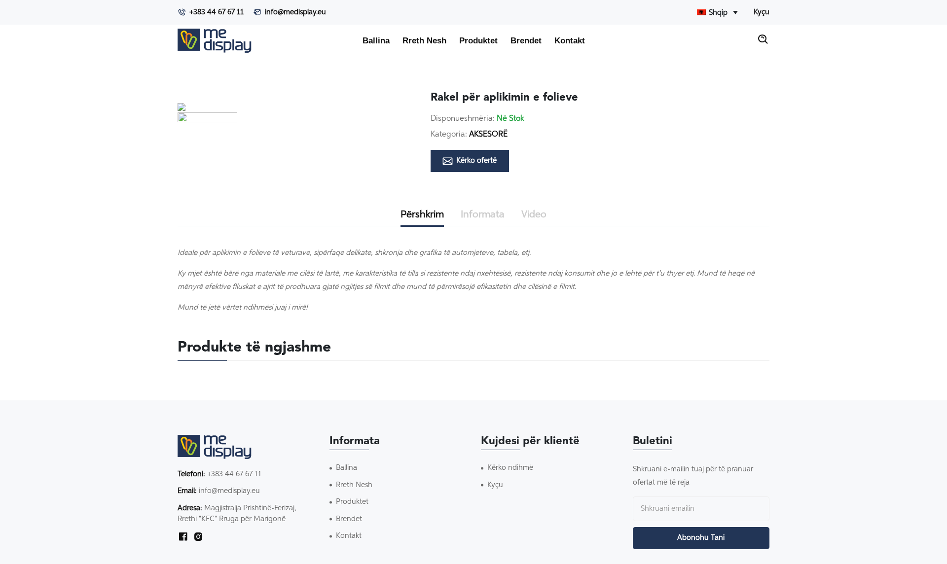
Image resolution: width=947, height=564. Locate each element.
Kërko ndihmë (510, 467)
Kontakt (569, 40)
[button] (207, 142)
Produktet (478, 40)
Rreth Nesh (424, 40)
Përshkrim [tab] (422, 214)
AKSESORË (488, 135)
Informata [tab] (483, 214)
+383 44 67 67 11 (216, 12)
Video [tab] (533, 214)
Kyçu (761, 12)
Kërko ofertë (476, 160)
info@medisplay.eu (295, 12)
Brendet (526, 40)
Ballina (376, 40)
